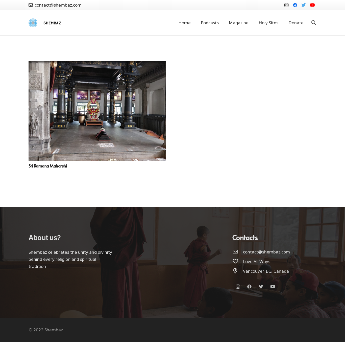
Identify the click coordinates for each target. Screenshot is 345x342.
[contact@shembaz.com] (237, 251)
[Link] (33, 22)
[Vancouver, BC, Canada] (237, 271)
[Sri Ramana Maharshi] (97, 65)
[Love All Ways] (237, 261)
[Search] (314, 23)
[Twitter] (303, 5)
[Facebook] (295, 5)
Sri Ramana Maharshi (48, 166)
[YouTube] (312, 5)
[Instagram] (286, 5)
